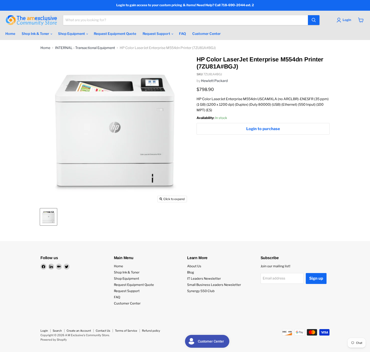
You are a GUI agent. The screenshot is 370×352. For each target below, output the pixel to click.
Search (57, 330)
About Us (194, 266)
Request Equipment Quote (115, 34)
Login (44, 330)
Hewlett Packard (214, 81)
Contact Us (103, 330)
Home (10, 34)
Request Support (157, 34)
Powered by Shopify (53, 339)
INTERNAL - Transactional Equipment (85, 48)
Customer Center (206, 34)
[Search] (313, 20)
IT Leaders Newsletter (204, 279)
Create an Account (79, 330)
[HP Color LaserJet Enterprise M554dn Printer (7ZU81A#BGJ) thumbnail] (48, 216)
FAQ (182, 34)
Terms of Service (126, 330)
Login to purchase (263, 128)
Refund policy (151, 330)
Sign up (316, 278)
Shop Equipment (72, 34)
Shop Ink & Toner (36, 34)
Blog (190, 272)
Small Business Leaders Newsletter (214, 285)
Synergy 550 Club (201, 291)
